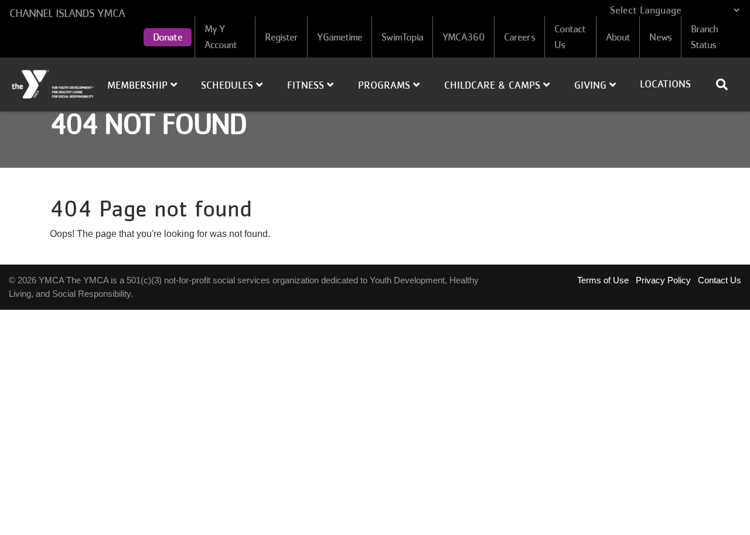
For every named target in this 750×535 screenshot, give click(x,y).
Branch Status (704, 36)
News (660, 37)
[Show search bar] (726, 84)
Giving (591, 85)
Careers (519, 37)
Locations (665, 84)
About (618, 37)
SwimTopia (402, 37)
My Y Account (220, 36)
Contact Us (570, 36)
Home (53, 84)
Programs (385, 85)
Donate (167, 37)
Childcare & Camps (493, 85)
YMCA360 (463, 37)
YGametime (339, 37)
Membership (139, 85)
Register (281, 37)
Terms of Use (603, 280)
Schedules (228, 85)
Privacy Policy (663, 280)
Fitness (307, 85)
